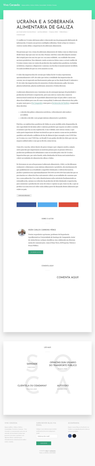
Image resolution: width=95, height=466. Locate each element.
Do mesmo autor (36, 252)
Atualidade (62, 5)
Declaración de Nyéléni (60, 103)
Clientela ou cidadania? (32, 386)
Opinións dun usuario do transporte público (63, 364)
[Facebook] (70, 436)
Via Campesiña (37, 103)
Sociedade (83, 5)
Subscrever (43, 443)
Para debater (44, 32)
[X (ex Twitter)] (74, 436)
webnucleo (53, 450)
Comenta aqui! (21, 34)
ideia (46, 450)
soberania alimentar (24, 195)
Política (73, 5)
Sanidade (32, 364)
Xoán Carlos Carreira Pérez (27, 32)
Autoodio (63, 386)
